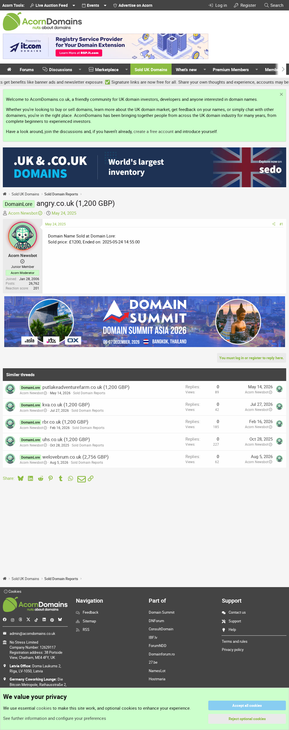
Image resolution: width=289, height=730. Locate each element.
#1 (281, 224)
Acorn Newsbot (23, 213)
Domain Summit (161, 612)
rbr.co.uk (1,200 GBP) (65, 422)
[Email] (81, 479)
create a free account (153, 131)
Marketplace (107, 69)
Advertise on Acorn (135, 5)
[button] (80, 69)
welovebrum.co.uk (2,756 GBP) (75, 457)
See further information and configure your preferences (54, 718)
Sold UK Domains (151, 69)
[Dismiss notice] (280, 95)
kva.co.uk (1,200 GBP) (66, 404)
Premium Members (231, 69)
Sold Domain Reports (89, 393)
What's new (186, 69)
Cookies (14, 591)
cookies (44, 708)
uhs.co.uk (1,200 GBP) (66, 439)
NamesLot (157, 670)
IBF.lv (153, 637)
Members (274, 69)
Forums (27, 69)
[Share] (273, 224)
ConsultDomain (161, 628)
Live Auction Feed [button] (52, 5)
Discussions (60, 69)
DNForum (156, 620)
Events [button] (93, 5)
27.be (153, 662)
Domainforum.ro (162, 654)
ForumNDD (158, 645)
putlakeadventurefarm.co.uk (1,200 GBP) (86, 387)
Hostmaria (157, 678)
